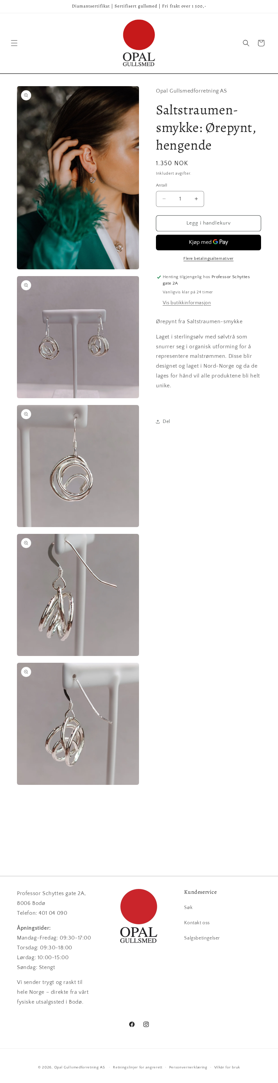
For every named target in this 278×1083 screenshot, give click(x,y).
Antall (161, 185)
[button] (14, 43)
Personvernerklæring (188, 1067)
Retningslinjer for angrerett (137, 1067)
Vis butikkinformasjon (187, 303)
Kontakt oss (197, 923)
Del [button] (166, 421)
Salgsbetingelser (202, 938)
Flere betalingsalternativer (208, 258)
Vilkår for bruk (227, 1067)
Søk (188, 907)
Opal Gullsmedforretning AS (79, 1067)
